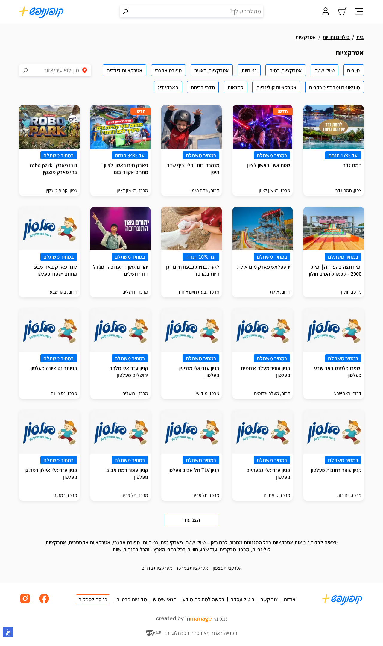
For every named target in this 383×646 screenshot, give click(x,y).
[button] (8, 632)
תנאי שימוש (165, 599)
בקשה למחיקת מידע (203, 599)
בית (360, 37)
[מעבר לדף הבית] (41, 12)
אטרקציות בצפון (227, 568)
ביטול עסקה (242, 599)
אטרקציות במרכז (192, 568)
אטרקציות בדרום (157, 568)
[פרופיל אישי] (325, 12)
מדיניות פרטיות (131, 599)
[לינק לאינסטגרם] (25, 603)
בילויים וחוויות (336, 37)
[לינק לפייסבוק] (44, 603)
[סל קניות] (342, 12)
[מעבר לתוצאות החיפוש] (126, 11)
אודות (289, 599)
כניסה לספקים (92, 599)
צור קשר (269, 599)
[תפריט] (359, 12)
